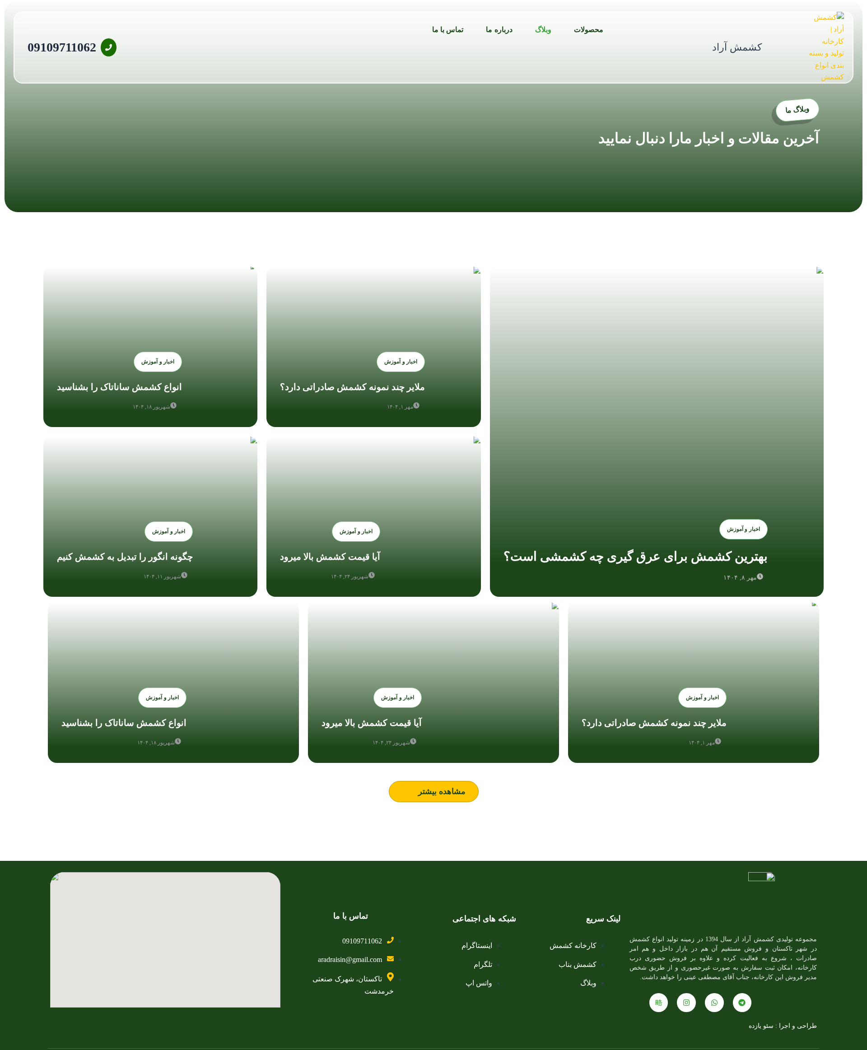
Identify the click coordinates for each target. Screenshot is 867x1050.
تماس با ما (448, 29)
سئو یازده (761, 1025)
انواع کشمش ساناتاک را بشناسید (119, 387)
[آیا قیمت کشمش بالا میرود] (373, 516)
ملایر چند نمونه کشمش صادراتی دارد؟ (352, 387)
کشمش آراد (737, 47)
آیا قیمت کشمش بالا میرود (330, 557)
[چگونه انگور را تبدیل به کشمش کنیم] (150, 516)
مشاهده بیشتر (442, 791)
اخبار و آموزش (743, 529)
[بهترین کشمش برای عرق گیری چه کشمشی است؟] (657, 431)
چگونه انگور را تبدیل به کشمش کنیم (125, 557)
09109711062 (62, 47)
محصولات (588, 29)
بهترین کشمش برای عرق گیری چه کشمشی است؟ (635, 556)
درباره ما (499, 29)
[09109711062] (109, 47)
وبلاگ (543, 29)
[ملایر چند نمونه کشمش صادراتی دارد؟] (373, 346)
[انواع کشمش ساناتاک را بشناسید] (150, 346)
